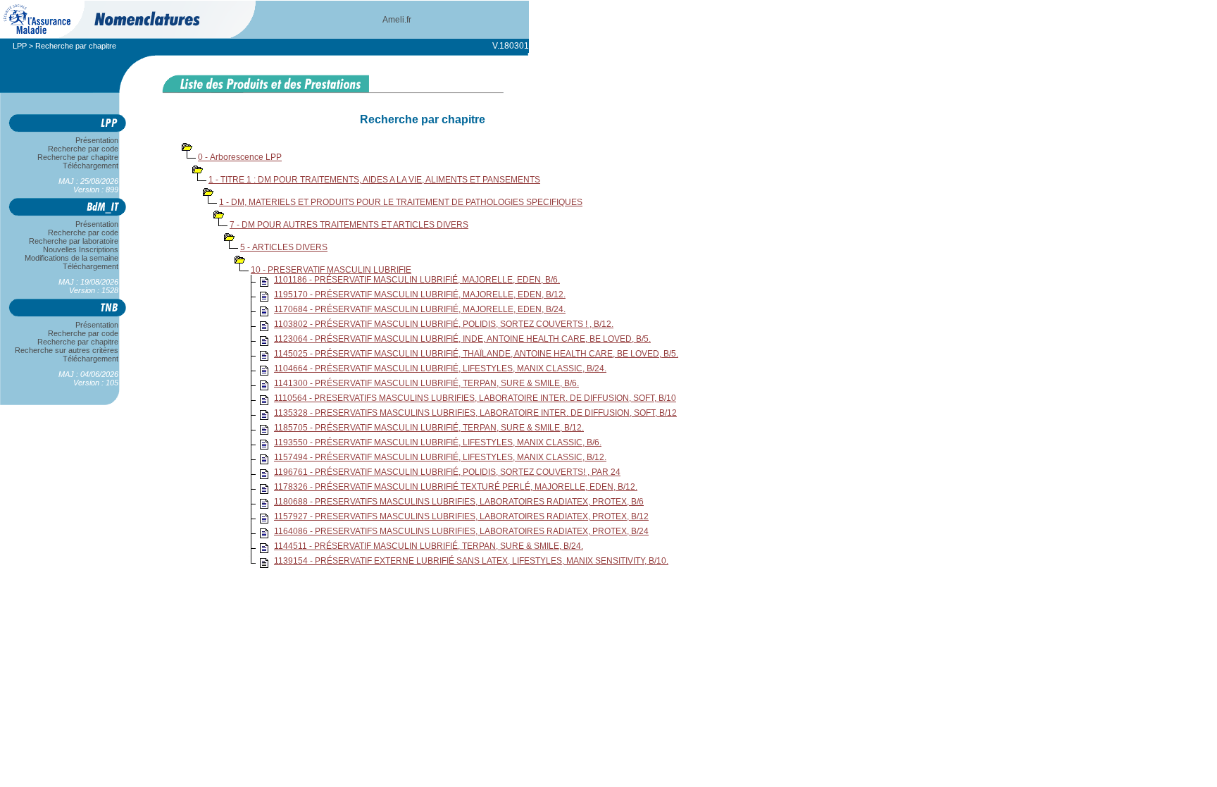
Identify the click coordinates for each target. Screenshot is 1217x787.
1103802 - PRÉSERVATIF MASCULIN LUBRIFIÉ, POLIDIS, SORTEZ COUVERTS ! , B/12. (443, 324)
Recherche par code (83, 148)
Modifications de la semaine (71, 258)
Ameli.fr (396, 20)
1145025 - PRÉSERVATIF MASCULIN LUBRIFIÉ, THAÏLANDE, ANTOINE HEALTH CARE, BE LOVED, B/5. (476, 354)
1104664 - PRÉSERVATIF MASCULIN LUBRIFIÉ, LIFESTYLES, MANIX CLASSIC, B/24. (440, 368)
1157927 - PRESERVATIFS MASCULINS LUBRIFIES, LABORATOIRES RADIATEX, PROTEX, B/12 (461, 516)
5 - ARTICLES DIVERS (283, 247)
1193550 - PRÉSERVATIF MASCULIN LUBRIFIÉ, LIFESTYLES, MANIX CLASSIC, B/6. (437, 442)
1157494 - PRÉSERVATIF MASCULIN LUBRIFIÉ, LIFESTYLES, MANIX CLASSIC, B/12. (440, 457)
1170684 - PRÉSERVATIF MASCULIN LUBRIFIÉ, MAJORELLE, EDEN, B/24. (420, 309)
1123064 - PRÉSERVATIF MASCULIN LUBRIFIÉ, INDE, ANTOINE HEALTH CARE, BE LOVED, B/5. (462, 339)
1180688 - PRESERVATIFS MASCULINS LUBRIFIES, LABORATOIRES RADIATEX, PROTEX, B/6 (459, 502)
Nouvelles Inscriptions (80, 249)
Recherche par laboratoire (73, 241)
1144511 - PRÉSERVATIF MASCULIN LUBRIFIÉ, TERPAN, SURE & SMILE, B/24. (428, 546)
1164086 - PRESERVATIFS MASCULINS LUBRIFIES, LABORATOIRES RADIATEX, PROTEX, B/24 (461, 531)
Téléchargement (90, 165)
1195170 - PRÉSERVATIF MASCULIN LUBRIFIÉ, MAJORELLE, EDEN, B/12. (420, 294)
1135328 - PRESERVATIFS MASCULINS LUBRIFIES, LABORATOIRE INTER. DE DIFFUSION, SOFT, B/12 (475, 413)
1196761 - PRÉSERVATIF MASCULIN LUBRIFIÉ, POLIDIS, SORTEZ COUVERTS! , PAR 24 (447, 472)
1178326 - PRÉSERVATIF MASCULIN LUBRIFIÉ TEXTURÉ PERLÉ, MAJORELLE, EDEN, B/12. (455, 487)
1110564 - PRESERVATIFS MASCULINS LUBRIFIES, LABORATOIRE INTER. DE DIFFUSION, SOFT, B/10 (475, 398)
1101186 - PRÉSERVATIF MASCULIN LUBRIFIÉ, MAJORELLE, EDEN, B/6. (417, 280)
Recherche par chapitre (78, 157)
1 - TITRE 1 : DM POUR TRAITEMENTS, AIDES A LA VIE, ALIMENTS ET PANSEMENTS (374, 180)
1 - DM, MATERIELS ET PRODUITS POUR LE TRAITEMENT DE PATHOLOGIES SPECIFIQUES (400, 202)
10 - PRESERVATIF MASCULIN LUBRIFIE (331, 270)
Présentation (97, 140)
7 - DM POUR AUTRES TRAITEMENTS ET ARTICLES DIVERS (349, 225)
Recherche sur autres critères (66, 350)
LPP (20, 46)
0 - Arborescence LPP (240, 157)
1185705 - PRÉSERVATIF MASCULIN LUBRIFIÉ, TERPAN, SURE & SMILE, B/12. (429, 428)
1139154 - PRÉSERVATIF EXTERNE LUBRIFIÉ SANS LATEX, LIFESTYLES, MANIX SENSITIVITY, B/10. (471, 561)
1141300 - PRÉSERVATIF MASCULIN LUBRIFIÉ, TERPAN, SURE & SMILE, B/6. (426, 383)
